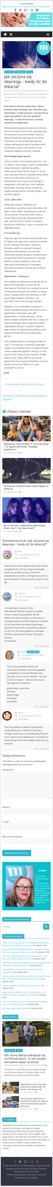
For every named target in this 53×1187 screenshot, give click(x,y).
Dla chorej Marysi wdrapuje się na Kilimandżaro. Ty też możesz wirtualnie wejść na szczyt (25, 1058)
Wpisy (29, 72)
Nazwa (6, 807)
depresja (24, 94)
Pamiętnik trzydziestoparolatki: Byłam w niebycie (24, 397)
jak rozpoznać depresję (37, 94)
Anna (20, 712)
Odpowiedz (43, 587)
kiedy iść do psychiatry (28, 97)
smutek (7, 101)
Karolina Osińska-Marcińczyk (36, 91)
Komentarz (8, 769)
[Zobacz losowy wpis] (48, 34)
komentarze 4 (11, 94)
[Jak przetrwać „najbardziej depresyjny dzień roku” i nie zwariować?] (26, 498)
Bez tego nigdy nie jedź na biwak (16, 1008)
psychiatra (42, 97)
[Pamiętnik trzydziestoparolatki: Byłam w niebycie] (26, 459)
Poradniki (9, 72)
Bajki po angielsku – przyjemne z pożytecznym (21, 985)
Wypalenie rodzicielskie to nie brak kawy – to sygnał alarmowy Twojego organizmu (26, 446)
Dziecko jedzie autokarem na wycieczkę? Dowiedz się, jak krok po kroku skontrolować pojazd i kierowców (34, 1102)
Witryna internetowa (12, 836)
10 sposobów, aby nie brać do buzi (23, 384)
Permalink (23, 557)
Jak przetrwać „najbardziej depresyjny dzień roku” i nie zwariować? (24, 527)
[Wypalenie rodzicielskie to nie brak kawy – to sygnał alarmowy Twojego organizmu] (26, 417)
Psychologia (20, 72)
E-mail (6, 821)
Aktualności (10, 1050)
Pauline (21, 593)
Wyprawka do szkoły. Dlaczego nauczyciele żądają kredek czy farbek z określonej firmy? (33, 1087)
